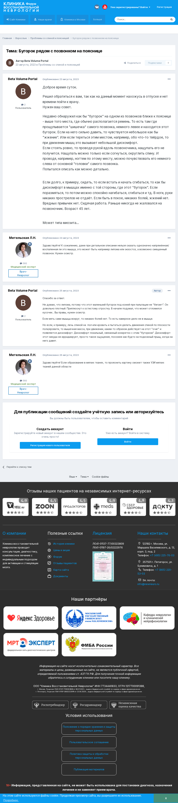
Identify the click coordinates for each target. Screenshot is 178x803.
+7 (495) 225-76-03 (162, 555)
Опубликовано (61, 79)
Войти (127, 441)
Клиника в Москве (74, 19)
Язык (72, 476)
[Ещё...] (169, 79)
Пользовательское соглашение (89, 742)
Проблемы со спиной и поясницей (59, 64)
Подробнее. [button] (11, 800)
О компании (14, 533)
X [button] (166, 798)
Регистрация (164, 7)
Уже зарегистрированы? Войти (129, 7)
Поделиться (133, 62)
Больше (97, 19)
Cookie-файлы (100, 476)
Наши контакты (152, 533)
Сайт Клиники (17, 19)
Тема (83, 476)
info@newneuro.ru (148, 584)
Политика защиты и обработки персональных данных (89, 756)
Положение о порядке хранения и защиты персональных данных (89, 728)
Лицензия (102, 533)
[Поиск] (171, 19)
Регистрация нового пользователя (50, 445)
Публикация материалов (89, 769)
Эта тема (158, 19)
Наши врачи (44, 19)
